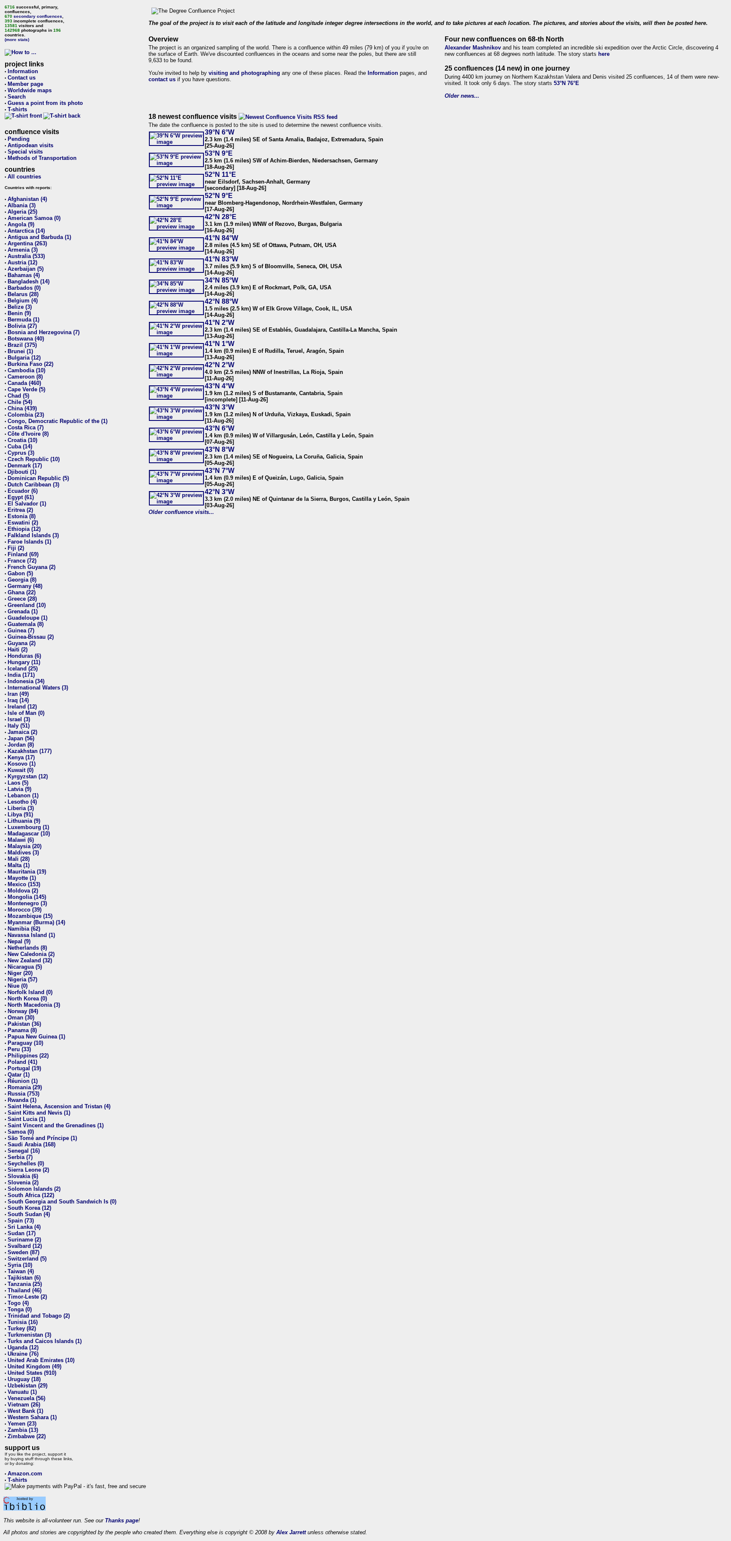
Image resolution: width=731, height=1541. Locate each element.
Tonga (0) (20, 1309)
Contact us (22, 77)
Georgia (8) (22, 580)
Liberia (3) (21, 808)
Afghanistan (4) (27, 199)
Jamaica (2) (22, 732)
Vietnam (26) (24, 1404)
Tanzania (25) (25, 1284)
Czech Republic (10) (34, 459)
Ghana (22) (22, 592)
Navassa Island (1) (31, 935)
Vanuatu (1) (22, 1392)
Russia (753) (23, 1094)
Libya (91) (20, 814)
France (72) (22, 561)
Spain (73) (21, 1220)
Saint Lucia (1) (26, 1119)
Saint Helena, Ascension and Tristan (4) (59, 1106)
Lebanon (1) (23, 795)
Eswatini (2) (23, 522)
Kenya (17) (21, 757)
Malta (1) (19, 865)
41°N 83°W (221, 259)
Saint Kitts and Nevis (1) (39, 1113)
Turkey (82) (22, 1328)
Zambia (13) (23, 1430)
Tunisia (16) (23, 1322)
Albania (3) (22, 205)
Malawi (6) (21, 840)
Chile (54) (20, 402)
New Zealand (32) (30, 960)
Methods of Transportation (42, 158)
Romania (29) (25, 1087)
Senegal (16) (24, 1151)
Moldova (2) (23, 890)
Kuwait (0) (20, 770)
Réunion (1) (23, 1081)
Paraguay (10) (25, 1043)
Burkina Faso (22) (30, 364)
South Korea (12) (29, 1208)
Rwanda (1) (22, 1100)
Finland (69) (23, 554)
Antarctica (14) (26, 231)
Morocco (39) (24, 909)
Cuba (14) (20, 446)
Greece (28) (22, 599)
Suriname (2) (24, 1239)
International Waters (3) (38, 687)
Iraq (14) (18, 700)
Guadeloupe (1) (27, 618)
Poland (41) (22, 1062)
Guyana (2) (22, 643)
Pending (19, 139)
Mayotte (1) (22, 878)
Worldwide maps (30, 90)
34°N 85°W (221, 280)
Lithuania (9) (24, 821)
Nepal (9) (19, 941)
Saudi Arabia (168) (31, 1144)
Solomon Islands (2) (34, 1189)
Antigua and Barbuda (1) (39, 237)
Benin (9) (19, 313)
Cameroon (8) (25, 377)
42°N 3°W (219, 491)
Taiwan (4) (21, 1271)
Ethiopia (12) (24, 529)
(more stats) (17, 39)
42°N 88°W (221, 301)
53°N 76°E (566, 83)
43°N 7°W (219, 470)
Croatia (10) (22, 440)
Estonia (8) (22, 516)
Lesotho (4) (22, 802)
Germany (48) (25, 586)
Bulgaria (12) (24, 357)
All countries (24, 176)
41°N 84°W (221, 238)
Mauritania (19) (27, 871)
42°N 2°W (219, 364)
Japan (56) (21, 738)
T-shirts (17, 109)
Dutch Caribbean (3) (33, 484)
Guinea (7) (21, 630)
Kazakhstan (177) (30, 751)
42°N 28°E (220, 216)
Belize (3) (20, 307)
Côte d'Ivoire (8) (28, 434)
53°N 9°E (219, 153)
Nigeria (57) (22, 979)
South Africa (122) (31, 1195)
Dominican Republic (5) (38, 478)
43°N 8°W (219, 449)
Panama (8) (22, 1030)
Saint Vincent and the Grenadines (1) (56, 1125)
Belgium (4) (23, 300)
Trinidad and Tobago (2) (39, 1316)
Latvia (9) (19, 789)
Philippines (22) (28, 1055)
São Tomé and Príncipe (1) (42, 1138)
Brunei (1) (20, 351)
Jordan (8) (21, 745)
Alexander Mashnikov (473, 47)
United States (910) (32, 1373)
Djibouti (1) (22, 472)
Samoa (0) (21, 1132)
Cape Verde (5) (26, 389)
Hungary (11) (24, 662)
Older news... (462, 96)
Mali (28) (19, 859)
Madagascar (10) (29, 833)
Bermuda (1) (23, 319)
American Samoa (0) (34, 218)
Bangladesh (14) (28, 281)
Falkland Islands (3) (33, 535)
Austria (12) (22, 262)
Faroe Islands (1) (29, 541)
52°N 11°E (220, 174)
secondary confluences (38, 16)
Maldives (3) (23, 852)
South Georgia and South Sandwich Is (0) (62, 1201)
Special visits (25, 151)
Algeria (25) (22, 212)
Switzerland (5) (27, 1258)
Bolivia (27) (22, 326)
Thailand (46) (24, 1290)
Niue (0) (17, 986)
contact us (162, 79)
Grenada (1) (23, 611)
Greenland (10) (27, 605)
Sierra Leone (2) (28, 1170)
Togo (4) (18, 1303)
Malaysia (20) (24, 846)
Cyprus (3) (21, 453)
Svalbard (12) (25, 1246)
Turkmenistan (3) (29, 1335)
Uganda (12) (23, 1347)
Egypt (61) (21, 497)
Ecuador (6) (23, 491)
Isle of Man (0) (26, 713)
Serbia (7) (20, 1157)
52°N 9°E (219, 195)
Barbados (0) (24, 288)
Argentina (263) (27, 243)
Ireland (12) (22, 706)
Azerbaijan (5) (26, 269)
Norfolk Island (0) (30, 992)
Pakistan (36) (24, 1024)
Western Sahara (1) (32, 1417)
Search (17, 96)
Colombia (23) (26, 415)
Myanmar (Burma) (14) (36, 922)
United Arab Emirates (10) (41, 1360)
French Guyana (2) (31, 567)
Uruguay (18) (24, 1379)
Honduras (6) (24, 656)
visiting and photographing (244, 73)
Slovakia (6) (23, 1176)
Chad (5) (18, 396)
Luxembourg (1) (28, 827)
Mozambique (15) (30, 916)
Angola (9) (21, 224)
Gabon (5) (20, 573)
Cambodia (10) (26, 370)
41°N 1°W (219, 343)
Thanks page (121, 1520)
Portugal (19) (24, 1068)
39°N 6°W (219, 132)
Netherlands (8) (27, 948)
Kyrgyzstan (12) (28, 776)
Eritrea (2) (20, 510)
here (604, 54)
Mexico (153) (24, 884)
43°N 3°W (219, 407)
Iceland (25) (23, 668)
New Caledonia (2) (31, 954)
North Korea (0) (27, 998)
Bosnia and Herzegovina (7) (44, 332)
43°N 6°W (219, 428)
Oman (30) (21, 1017)
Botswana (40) (26, 338)
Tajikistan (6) (24, 1278)
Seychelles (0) (26, 1163)
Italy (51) (19, 725)
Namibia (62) (24, 929)
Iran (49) (18, 694)
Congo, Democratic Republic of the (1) (57, 421)
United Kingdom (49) (34, 1366)
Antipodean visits (30, 145)
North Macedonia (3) (34, 1005)
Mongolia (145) (27, 897)
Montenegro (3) (27, 903)
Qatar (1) (19, 1074)
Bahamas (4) (24, 275)
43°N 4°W (219, 386)
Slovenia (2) (23, 1182)
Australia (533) (26, 256)
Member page (25, 84)
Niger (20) (20, 973)
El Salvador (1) (27, 503)
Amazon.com (25, 1473)
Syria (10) (20, 1265)
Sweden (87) (23, 1252)
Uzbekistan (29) (27, 1385)
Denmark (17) (25, 465)
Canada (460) (24, 383)
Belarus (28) (23, 294)
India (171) (21, 675)
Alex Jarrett (291, 1532)
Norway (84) (23, 1011)
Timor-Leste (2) (27, 1297)
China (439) (22, 408)
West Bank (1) (25, 1411)
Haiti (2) (17, 649)
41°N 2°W (219, 322)
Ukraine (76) (23, 1354)
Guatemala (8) (26, 624)
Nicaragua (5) (25, 967)
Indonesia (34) (26, 681)
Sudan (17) (22, 1233)
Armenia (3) (23, 250)
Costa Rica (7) (26, 427)
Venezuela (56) (26, 1398)
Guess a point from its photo (45, 103)
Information (23, 71)
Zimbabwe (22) (27, 1436)
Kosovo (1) (22, 764)
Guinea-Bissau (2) (31, 637)
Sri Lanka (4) (24, 1227)
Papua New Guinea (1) (36, 1036)
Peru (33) (19, 1049)
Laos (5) (18, 783)
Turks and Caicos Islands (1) (45, 1341)
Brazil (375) (22, 345)
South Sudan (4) (29, 1214)
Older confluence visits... (181, 512)
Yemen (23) (22, 1423)
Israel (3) (19, 719)
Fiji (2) (16, 548)
